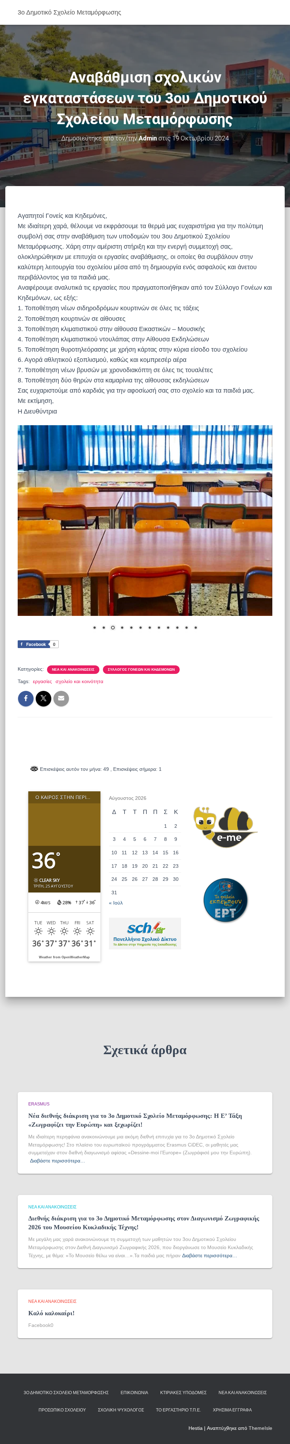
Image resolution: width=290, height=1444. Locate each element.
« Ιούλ (116, 903)
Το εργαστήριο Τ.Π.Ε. (178, 1410)
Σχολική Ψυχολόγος (121, 1410)
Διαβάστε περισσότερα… (57, 1160)
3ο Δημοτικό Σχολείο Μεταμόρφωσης (66, 1392)
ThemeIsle (260, 1428)
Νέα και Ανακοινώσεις (73, 669)
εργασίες (42, 681)
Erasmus (39, 1104)
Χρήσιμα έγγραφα (232, 1410)
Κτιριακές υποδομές (183, 1392)
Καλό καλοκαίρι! (51, 1313)
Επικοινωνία (134, 1392)
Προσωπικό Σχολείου (62, 1410)
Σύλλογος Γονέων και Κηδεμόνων (141, 669)
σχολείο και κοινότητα (79, 681)
